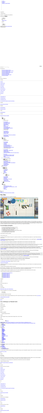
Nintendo (1, 81)
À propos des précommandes (4, 262)
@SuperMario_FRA (3, 99)
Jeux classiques (6, 163)
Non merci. (1, 351)
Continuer (3, 346)
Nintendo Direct (6, 177)
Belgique (3, 329)
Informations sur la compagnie (15, 322)
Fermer (1, 346)
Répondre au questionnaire (9, 362)
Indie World (5, 178)
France (3, 326)
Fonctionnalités (6, 142)
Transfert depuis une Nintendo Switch (9, 147)
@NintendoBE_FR (3, 96)
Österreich (3, 342)
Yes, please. (5, 351)
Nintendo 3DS (2, 87)
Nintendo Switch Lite (6, 151)
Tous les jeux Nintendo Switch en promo (7, 72)
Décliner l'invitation (3, 362)
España (3, 331)
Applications (5, 170)
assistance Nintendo (3, 248)
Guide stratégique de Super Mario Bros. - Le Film (10, 186)
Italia (2, 328)
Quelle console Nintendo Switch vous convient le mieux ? (11, 152)
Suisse (3, 345)
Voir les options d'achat (9, 26)
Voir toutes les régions (5, 335)
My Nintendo (5, 187)
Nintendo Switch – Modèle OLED (8, 150)
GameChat (5, 143)
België (3, 323)
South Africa (3, 339)
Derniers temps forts (6, 131)
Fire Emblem (2, 372)
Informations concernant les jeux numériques (10, 134)
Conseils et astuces (6, 180)
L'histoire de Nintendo (7, 157)
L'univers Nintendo (6, 128)
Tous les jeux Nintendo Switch (6, 71)
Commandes (3, 1)
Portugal (3, 335)
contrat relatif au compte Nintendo (5, 261)
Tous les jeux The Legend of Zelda (6, 74)
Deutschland (3, 325)
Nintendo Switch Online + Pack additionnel (9, 162)
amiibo (5, 156)
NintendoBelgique (2, 107)
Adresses (3, 2)
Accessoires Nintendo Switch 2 (8, 145)
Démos (5, 125)
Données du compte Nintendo (6, 3)
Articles (5, 171)
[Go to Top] (21, 190)
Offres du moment (6, 132)
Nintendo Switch (2, 83)
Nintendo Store (2, 84)
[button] (22, 158)
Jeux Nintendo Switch (7, 123)
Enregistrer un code (6, 136)
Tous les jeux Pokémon (5, 75)
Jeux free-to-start (6, 126)
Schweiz (3, 336)
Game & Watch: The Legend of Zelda (9, 155)
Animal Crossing (2, 90)
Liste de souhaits (6, 135)
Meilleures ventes (6, 133)
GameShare (5, 144)
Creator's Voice (6, 179)
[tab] (21, 320)
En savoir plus (39, 295)
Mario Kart (1, 93)
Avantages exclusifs (6, 164)
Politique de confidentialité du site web (26, 322)
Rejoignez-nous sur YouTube (4, 104)
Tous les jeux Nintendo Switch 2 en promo (7, 70)
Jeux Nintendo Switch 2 (7, 122)
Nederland (3, 333)
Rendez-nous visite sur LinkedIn (4, 115)
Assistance (9, 322)
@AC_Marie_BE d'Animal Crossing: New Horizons (7, 388)
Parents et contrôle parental (3, 322)
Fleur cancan (5, 154)
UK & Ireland (4, 338)
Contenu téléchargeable (7, 127)
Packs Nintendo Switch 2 (7, 146)
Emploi (5, 188)
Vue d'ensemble (6, 121)
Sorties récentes (6, 124)
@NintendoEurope (2, 385)
